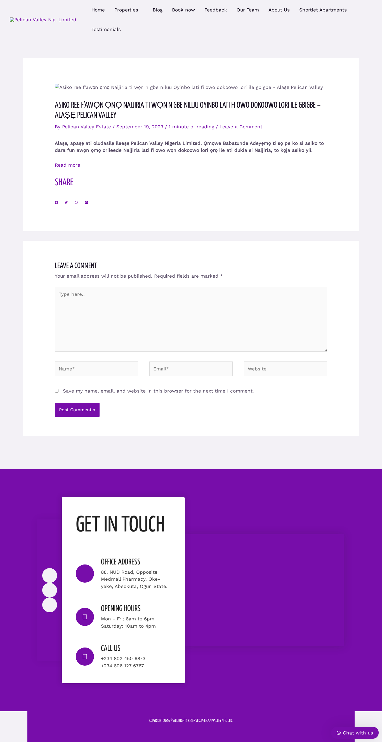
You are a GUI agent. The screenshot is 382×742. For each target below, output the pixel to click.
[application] (140, 10)
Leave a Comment (241, 126)
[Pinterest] (86, 202)
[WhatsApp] (76, 202)
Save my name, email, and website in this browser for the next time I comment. (158, 391)
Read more (67, 165)
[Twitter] (66, 202)
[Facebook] (56, 202)
